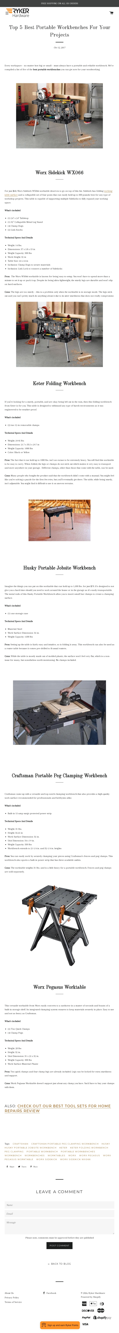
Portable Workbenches (78, 1151)
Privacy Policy (12, 1297)
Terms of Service (13, 1302)
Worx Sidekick (46, 1159)
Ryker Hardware (96, 1293)
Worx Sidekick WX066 (75, 1159)
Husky (106, 1144)
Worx (72, 1155)
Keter (63, 1147)
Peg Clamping (14, 1151)
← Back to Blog (59, 1263)
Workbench (13, 1155)
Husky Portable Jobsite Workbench (31, 1147)
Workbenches (35, 1155)
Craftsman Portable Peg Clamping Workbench (65, 1144)
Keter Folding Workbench (89, 1147)
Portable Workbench (42, 1151)
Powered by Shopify (91, 1297)
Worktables (56, 1155)
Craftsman (20, 1144)
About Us (9, 1293)
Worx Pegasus (89, 1155)
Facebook (51, 1293)
